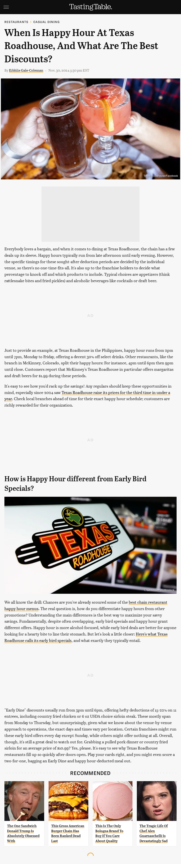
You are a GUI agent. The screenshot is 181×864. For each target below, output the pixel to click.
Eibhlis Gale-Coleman (26, 70)
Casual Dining (46, 21)
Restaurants (16, 21)
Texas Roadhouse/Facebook (160, 176)
